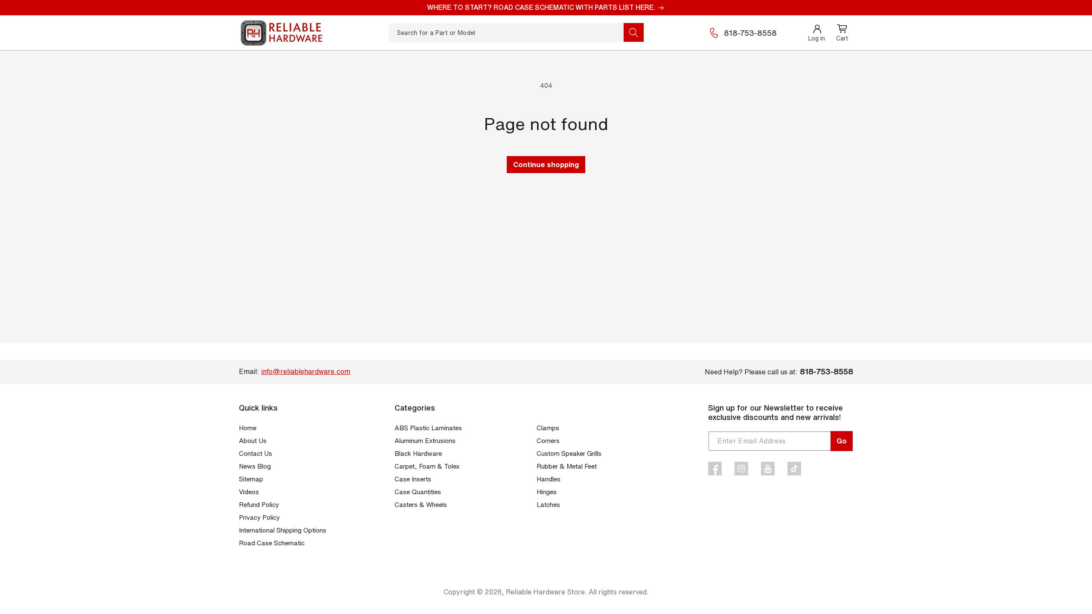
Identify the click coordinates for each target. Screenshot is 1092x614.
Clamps (548, 428)
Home (247, 428)
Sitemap (251, 479)
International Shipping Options (282, 530)
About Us (253, 440)
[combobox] (516, 32)
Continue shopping (546, 164)
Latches (548, 504)
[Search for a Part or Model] (634, 32)
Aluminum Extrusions (425, 440)
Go (841, 440)
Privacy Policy (259, 517)
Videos (249, 492)
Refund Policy (259, 504)
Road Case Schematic (272, 543)
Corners (548, 440)
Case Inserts (413, 479)
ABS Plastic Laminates (428, 428)
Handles (549, 479)
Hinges (547, 492)
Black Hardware (418, 453)
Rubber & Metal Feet (567, 466)
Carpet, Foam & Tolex (427, 466)
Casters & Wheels (421, 504)
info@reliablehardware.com (305, 371)
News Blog (255, 466)
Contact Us (255, 453)
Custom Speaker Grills (569, 453)
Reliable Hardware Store (545, 591)
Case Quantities (418, 492)
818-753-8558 (750, 33)
